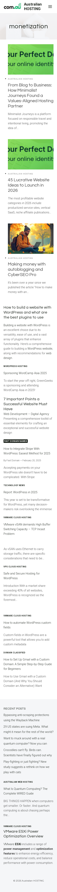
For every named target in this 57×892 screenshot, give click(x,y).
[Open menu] (50, 6)
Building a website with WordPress (26, 325)
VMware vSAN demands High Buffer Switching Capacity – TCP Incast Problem (27, 529)
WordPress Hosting (15, 366)
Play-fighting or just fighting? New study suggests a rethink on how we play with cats (26, 767)
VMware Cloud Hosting (17, 616)
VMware (12, 844)
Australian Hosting (20, 79)
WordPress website (39, 348)
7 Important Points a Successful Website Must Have (25, 404)
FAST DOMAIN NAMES (15, 441)
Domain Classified (14, 652)
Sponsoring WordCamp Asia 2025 (25, 373)
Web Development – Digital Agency (26, 414)
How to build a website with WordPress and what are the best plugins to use (27, 312)
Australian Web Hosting (18, 782)
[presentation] (30, 59)
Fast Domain (13, 460)
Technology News (14, 485)
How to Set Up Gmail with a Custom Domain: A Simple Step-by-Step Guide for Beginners (28, 664)
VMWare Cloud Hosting (17, 517)
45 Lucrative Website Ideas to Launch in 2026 (28, 185)
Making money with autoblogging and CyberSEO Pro (27, 269)
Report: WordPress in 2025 (20, 492)
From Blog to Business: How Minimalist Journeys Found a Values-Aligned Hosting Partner (30, 95)
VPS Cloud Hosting (15, 566)
